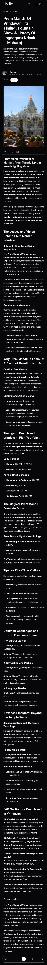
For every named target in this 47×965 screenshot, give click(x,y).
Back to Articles (11, 11)
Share (6, 80)
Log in (39, 4)
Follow (14, 80)
